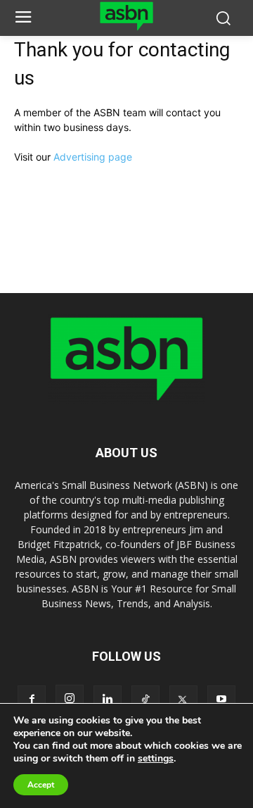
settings (156, 758)
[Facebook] (32, 699)
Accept (40, 784)
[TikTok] (145, 699)
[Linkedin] (107, 699)
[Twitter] (183, 699)
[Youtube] (221, 699)
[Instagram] (70, 699)
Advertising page (92, 157)
